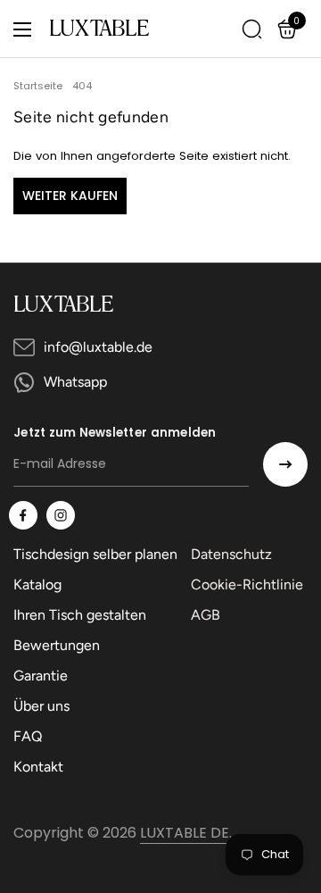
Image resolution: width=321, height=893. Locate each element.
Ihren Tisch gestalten (79, 614)
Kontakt (38, 766)
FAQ (27, 736)
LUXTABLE (99, 29)
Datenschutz (231, 554)
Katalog (37, 584)
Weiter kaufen (70, 195)
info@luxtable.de (98, 346)
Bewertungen (56, 645)
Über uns (41, 705)
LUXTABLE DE (184, 832)
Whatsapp (75, 381)
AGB (205, 614)
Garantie (40, 675)
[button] (289, 29)
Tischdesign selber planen (95, 554)
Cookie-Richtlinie (247, 584)
